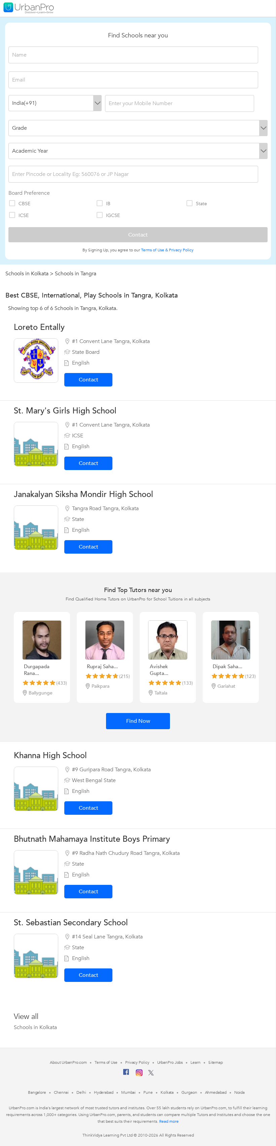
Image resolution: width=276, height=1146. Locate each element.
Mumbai (128, 1092)
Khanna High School (50, 755)
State (201, 203)
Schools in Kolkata (26, 273)
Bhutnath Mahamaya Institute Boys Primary (92, 839)
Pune (148, 1092)
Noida (239, 1092)
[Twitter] (151, 1074)
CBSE (24, 203)
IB (108, 203)
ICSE (24, 215)
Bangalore (37, 1092)
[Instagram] (139, 1075)
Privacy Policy (181, 250)
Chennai (61, 1092)
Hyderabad (103, 1092)
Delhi (81, 1092)
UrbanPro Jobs (170, 1062)
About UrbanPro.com (68, 1062)
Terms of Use (106, 1062)
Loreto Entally (39, 327)
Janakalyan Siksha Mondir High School (83, 494)
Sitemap (215, 1062)
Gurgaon (189, 1092)
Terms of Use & (154, 250)
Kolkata (167, 1092)
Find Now (138, 721)
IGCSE (113, 215)
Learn (196, 1062)
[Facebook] (126, 1074)
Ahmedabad (216, 1092)
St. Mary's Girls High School (65, 410)
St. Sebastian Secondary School (71, 922)
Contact (88, 379)
